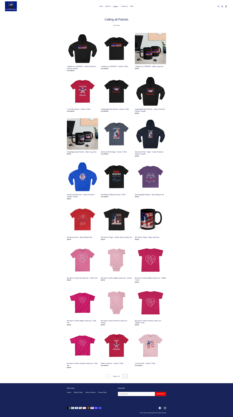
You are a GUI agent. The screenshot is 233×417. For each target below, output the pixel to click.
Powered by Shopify (161, 412)
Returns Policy (78, 392)
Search (69, 392)
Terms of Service (90, 392)
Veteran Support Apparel (150, 412)
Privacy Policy (102, 392)
